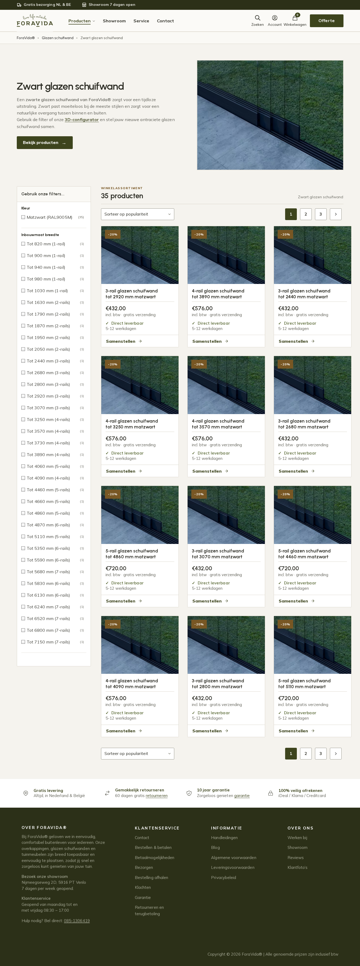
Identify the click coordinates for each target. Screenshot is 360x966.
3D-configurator (82, 119)
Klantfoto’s (298, 867)
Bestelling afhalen (151, 877)
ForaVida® (26, 38)
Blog (215, 847)
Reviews (296, 857)
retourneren (157, 795)
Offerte (326, 20)
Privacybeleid (223, 877)
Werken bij (298, 837)
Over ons (301, 828)
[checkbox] (53, 217)
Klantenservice (157, 828)
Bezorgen (144, 867)
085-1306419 (77, 920)
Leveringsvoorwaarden (232, 867)
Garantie (143, 897)
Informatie (226, 828)
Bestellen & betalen (153, 847)
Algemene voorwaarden (233, 857)
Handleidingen (224, 837)
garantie (242, 795)
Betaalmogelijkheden (154, 857)
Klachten (143, 887)
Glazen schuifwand (58, 38)
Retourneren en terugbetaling (149, 910)
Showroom (298, 847)
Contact (142, 837)
